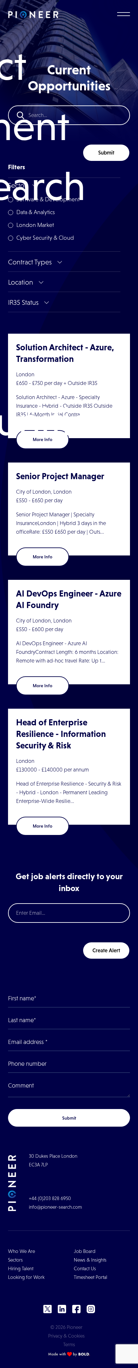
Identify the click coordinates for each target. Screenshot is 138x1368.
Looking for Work (26, 1277)
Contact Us (85, 1268)
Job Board (84, 1251)
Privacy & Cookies (66, 1336)
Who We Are (21, 1251)
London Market (35, 225)
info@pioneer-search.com (55, 1207)
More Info (42, 556)
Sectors (15, 1260)
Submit (106, 152)
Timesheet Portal (90, 1277)
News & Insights (90, 1260)
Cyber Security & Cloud (45, 238)
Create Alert (106, 950)
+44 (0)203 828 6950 (50, 1198)
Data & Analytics (35, 212)
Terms (69, 1344)
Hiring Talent (20, 1268)
